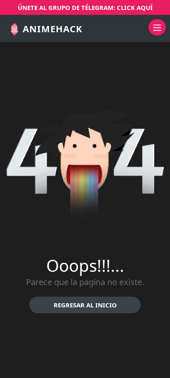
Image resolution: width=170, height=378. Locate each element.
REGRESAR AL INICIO (85, 305)
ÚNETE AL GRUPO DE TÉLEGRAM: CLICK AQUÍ (85, 7)
